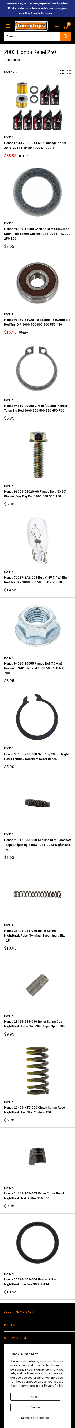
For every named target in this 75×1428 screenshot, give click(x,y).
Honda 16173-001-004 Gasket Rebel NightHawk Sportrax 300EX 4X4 (30, 1281)
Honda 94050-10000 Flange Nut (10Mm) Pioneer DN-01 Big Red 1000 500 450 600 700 (34, 668)
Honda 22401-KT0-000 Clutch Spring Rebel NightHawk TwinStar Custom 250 (35, 1110)
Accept (35, 1397)
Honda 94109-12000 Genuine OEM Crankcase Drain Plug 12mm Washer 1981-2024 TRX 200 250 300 (37, 234)
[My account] (57, 26)
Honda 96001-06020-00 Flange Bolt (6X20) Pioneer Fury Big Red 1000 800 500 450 (35, 494)
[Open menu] (8, 26)
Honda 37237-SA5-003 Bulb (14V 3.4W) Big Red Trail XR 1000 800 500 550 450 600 (35, 580)
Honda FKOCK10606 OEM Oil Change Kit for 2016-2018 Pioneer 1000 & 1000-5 (35, 145)
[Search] (65, 36)
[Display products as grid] (62, 72)
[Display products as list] (69, 72)
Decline (35, 1407)
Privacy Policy (53, 1386)
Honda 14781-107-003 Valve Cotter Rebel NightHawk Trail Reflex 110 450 (34, 1195)
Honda (9, 137)
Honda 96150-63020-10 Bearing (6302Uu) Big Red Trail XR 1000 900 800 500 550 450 (37, 322)
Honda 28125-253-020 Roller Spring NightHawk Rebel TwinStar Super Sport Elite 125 (34, 935)
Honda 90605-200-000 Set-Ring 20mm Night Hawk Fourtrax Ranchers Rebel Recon (36, 756)
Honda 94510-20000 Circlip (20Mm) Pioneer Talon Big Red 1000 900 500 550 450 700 (35, 408)
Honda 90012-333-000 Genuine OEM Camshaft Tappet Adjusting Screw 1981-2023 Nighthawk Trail (37, 845)
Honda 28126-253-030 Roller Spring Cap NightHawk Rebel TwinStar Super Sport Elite (34, 1024)
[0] (65, 26)
